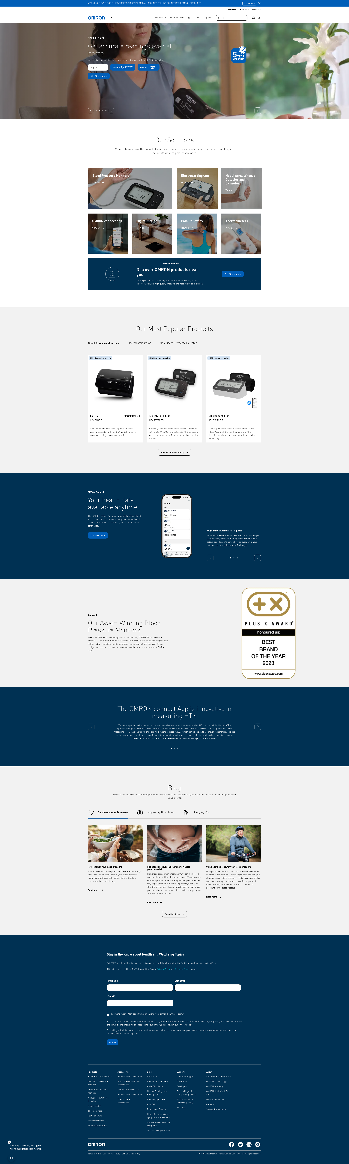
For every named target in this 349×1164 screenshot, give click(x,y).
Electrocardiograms (97, 1126)
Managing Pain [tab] (201, 812)
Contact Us (182, 1081)
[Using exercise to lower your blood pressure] (233, 843)
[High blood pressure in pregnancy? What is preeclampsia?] (174, 843)
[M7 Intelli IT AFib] (174, 384)
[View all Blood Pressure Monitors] (130, 188)
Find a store (235, 273)
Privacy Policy (163, 969)
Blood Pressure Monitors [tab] (103, 343)
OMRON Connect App (216, 1081)
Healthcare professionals (250, 10)
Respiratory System (156, 1109)
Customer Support (185, 1077)
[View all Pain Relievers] (197, 234)
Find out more (249, 3)
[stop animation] (258, 110)
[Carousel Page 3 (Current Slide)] (102, 110)
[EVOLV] (115, 384)
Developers (182, 1086)
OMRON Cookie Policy (131, 1154)
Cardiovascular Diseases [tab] (113, 812)
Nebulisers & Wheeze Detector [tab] (178, 343)
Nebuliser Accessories (128, 1090)
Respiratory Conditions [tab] (160, 812)
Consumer (231, 9)
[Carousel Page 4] (105, 110)
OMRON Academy (214, 1086)
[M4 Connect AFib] (233, 384)
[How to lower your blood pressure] (115, 843)
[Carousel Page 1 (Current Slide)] (230, 557)
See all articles (172, 914)
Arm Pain (151, 1104)
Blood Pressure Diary (157, 1081)
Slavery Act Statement (216, 1109)
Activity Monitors (96, 1121)
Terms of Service (183, 969)
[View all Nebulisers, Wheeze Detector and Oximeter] (241, 188)
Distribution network (216, 1100)
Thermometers (95, 1111)
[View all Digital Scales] (152, 234)
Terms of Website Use (97, 1154)
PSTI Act (181, 1108)
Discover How (96, 76)
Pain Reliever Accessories (130, 1077)
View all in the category (172, 452)
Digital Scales (94, 1106)
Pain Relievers (95, 1116)
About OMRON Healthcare (218, 1077)
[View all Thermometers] (241, 234)
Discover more (98, 535)
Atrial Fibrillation (155, 1086)
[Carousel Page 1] (96, 110)
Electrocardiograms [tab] (139, 343)
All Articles (152, 1077)
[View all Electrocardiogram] (197, 188)
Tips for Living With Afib (158, 1131)
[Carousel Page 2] (99, 110)
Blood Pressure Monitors (100, 1077)
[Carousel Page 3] (237, 557)
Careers (210, 1104)
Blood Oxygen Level (156, 1100)
